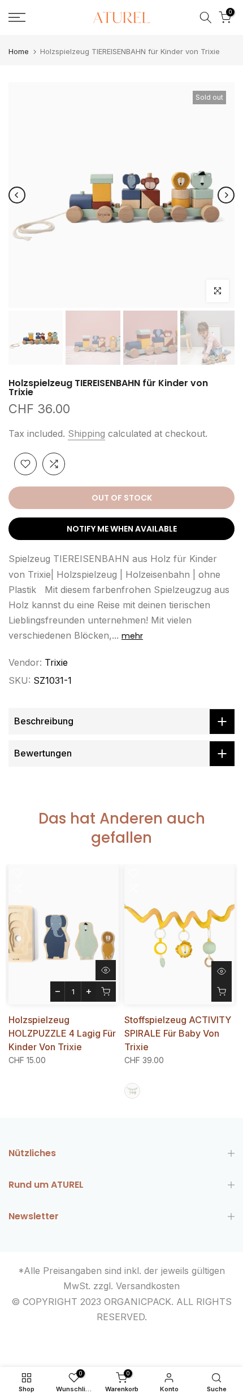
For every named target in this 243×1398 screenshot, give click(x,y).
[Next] (226, 195)
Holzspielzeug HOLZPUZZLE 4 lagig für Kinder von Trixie (62, 1033)
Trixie (56, 662)
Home (18, 51)
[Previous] (16, 195)
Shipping (86, 433)
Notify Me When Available (122, 528)
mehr (132, 636)
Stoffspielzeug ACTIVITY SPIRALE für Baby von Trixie (177, 1033)
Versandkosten (148, 1285)
